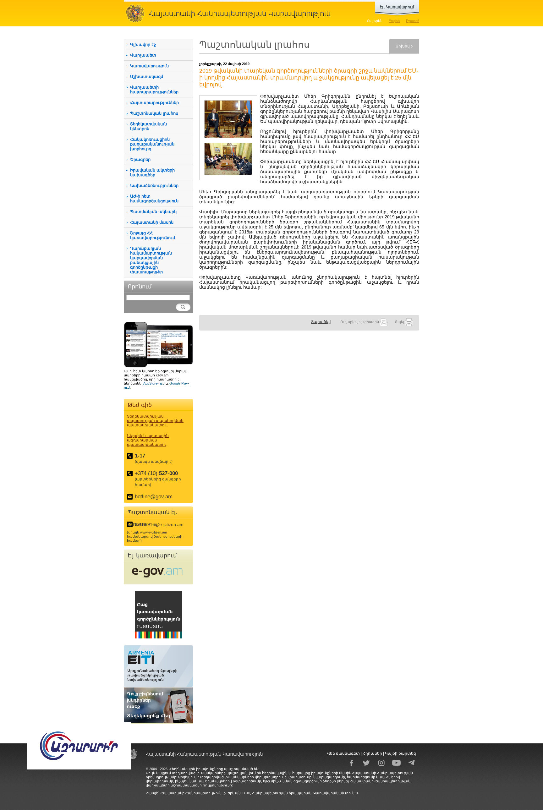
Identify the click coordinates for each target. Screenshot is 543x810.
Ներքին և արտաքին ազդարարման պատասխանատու (148, 440)
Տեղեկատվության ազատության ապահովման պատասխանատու (155, 420)
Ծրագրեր (140, 159)
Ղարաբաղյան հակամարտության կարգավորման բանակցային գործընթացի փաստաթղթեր (151, 260)
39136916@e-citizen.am (159, 524)
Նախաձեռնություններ (154, 185)
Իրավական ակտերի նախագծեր (152, 172)
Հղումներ (372, 753)
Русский (412, 21)
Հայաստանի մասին (151, 222)
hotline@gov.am (154, 497)
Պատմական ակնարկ (153, 211)
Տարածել (320, 322)
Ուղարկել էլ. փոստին (360, 322)
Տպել (400, 322)
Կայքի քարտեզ (400, 753)
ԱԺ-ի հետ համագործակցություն (154, 198)
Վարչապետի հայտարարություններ (154, 89)
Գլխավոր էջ (143, 44)
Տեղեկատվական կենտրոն (148, 126)
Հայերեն (374, 21)
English (394, 21)
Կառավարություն (149, 65)
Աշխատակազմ (146, 76)
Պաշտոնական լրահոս (154, 113)
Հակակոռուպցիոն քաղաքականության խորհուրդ (152, 144)
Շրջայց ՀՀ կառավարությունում (152, 235)
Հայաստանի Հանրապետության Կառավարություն (231, 13)
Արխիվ (403, 46)
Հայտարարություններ (154, 102)
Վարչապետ (143, 55)
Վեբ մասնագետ (343, 753)
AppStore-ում (154, 383)
